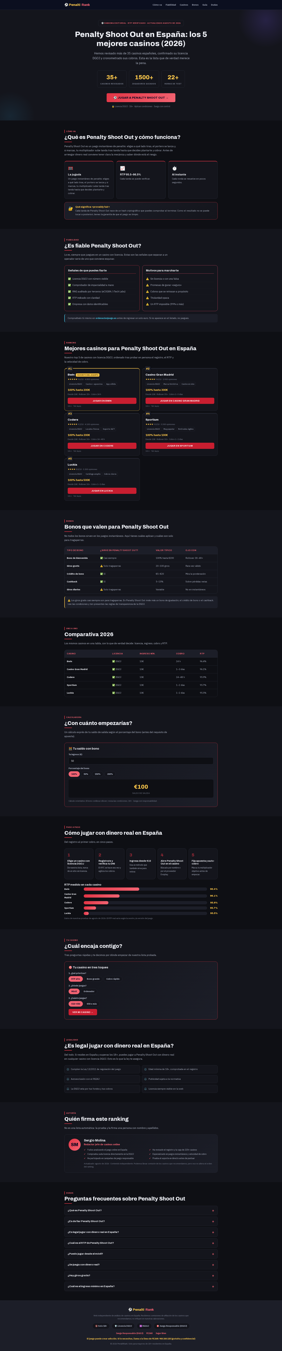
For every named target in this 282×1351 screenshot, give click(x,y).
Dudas (214, 4)
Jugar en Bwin (102, 401)
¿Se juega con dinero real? (84, 1264)
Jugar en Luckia (102, 491)
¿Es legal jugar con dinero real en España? (93, 1232)
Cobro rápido (113, 979)
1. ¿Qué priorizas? (77, 973)
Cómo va (157, 4)
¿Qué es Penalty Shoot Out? (85, 1210)
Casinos (184, 4)
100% (74, 774)
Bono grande (93, 979)
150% (97, 774)
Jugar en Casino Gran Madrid (180, 401)
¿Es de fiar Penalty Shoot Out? (86, 1221)
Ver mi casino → (82, 1012)
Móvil (74, 991)
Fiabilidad (171, 4)
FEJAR (149, 1333)
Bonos (195, 4)
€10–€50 (75, 1004)
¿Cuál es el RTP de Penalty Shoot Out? (91, 1243)
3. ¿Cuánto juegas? (78, 998)
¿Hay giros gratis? (79, 1275)
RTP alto (75, 979)
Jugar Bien (161, 1333)
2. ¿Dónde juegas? (78, 985)
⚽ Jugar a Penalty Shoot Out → (141, 97)
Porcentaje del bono (79, 768)
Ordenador (89, 991)
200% (110, 774)
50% (86, 774)
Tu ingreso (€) (75, 754)
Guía (204, 4)
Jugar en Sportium (180, 446)
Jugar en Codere (102, 446)
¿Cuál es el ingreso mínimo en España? (91, 1286)
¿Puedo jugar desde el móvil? (85, 1253)
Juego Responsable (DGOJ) (129, 1333)
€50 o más (92, 1004)
